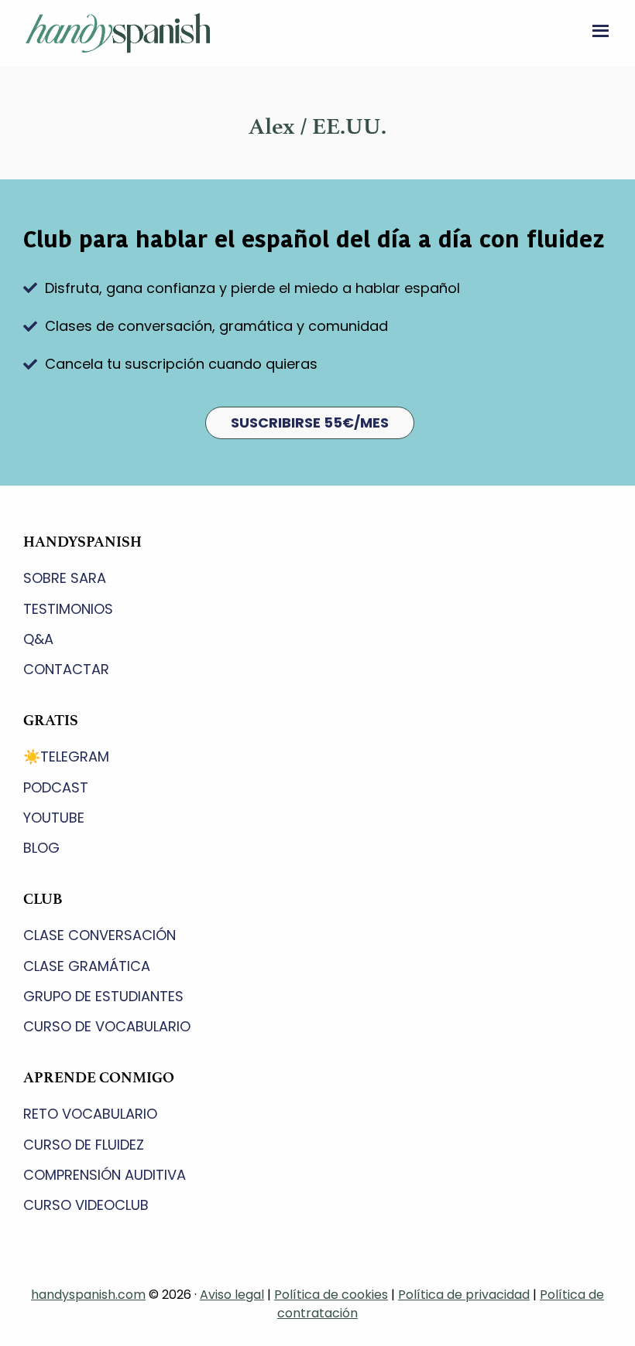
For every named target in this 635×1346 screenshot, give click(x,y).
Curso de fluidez (83, 1144)
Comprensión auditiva (104, 1174)
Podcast (55, 787)
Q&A (38, 639)
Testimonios (68, 608)
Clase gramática (86, 966)
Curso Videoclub (86, 1205)
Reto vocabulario (90, 1113)
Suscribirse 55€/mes (310, 422)
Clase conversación (99, 935)
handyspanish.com (88, 1294)
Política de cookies (331, 1294)
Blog (41, 847)
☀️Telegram (66, 756)
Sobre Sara (64, 578)
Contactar (66, 669)
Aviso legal (232, 1294)
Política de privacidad (464, 1294)
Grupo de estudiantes (103, 996)
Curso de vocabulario (106, 1026)
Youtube (53, 817)
